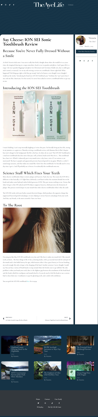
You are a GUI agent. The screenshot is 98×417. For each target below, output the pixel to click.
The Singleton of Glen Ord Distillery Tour (52, 374)
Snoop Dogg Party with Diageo (83, 374)
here (28, 281)
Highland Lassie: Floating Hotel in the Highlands (19, 349)
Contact (70, 5)
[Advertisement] (37, 300)
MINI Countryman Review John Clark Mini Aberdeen (18, 375)
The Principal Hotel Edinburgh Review (84, 348)
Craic (81, 46)
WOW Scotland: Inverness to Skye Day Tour (52, 349)
